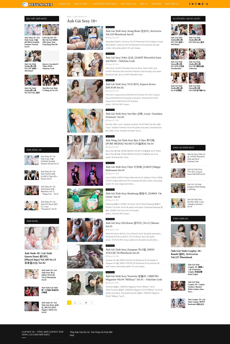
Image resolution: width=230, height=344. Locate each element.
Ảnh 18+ (143, 4)
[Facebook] (190, 4)
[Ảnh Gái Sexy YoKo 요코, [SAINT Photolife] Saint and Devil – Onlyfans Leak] (178, 158)
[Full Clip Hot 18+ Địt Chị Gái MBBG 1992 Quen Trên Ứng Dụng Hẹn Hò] (50, 29)
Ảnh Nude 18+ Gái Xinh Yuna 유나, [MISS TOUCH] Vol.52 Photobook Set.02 (49, 275)
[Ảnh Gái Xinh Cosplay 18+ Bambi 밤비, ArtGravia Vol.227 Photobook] (188, 235)
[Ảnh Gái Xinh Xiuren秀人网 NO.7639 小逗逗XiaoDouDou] (179, 53)
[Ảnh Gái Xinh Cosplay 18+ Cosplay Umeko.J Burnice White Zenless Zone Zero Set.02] (178, 286)
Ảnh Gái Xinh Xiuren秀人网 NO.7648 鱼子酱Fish (197, 88)
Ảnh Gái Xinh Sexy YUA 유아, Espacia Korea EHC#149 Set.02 (196, 171)
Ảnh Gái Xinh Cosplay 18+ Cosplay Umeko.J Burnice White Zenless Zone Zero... (196, 287)
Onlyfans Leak (128, 4)
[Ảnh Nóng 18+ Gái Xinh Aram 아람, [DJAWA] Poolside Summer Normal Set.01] (32, 29)
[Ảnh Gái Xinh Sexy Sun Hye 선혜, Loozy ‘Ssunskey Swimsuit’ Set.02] (178, 203)
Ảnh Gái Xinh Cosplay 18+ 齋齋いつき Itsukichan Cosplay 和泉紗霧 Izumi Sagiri (196, 269)
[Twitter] (193, 4)
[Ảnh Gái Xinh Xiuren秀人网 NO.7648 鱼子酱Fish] (197, 77)
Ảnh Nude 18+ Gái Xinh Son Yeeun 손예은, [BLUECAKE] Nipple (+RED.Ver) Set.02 (50, 307)
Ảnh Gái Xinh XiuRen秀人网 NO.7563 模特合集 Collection (196, 65)
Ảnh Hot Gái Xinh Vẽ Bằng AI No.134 (50, 89)
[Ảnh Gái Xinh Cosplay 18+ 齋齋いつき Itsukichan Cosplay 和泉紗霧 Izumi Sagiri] (178, 268)
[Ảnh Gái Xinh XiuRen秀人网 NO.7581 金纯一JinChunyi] (32, 56)
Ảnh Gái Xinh (80, 4)
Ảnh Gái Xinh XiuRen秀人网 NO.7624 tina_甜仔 (32, 90)
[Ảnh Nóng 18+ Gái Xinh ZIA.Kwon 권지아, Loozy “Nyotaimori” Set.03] (31, 205)
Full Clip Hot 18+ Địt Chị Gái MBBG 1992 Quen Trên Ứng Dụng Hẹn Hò (50, 41)
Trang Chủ (64, 4)
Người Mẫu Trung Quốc (105, 4)
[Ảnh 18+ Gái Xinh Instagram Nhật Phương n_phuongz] (178, 188)
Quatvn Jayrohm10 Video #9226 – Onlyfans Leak (50, 66)
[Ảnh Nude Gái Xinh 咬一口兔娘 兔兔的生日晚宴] (31, 291)
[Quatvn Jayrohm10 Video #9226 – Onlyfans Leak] (50, 56)
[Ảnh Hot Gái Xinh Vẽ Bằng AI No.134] (50, 80)
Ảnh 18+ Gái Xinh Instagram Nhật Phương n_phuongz (196, 186)
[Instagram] (196, 4)
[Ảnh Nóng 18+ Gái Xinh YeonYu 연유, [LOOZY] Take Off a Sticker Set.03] (31, 175)
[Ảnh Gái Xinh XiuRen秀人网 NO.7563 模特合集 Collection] (197, 53)
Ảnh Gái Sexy (110, 27)
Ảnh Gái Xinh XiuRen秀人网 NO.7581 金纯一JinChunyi (31, 67)
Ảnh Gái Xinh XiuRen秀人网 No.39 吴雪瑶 (177, 88)
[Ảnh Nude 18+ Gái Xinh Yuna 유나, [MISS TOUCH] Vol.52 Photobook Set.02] (31, 274)
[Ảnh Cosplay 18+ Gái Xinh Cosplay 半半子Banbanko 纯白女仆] (178, 303)
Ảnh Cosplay (171, 4)
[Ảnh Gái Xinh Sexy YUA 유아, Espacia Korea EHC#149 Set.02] (178, 173)
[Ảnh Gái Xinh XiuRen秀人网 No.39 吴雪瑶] (179, 77)
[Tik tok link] (203, 4)
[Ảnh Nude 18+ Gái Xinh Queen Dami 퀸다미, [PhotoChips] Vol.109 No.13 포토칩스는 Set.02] (41, 238)
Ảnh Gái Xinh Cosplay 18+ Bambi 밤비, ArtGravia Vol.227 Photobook (186, 254)
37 (86, 303)
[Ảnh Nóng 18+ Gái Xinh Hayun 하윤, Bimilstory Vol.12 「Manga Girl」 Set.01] (31, 190)
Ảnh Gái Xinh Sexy (183, 147)
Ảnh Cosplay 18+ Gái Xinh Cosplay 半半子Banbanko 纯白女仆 (196, 302)
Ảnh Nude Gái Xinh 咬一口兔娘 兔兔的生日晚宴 (50, 290)
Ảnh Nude (156, 4)
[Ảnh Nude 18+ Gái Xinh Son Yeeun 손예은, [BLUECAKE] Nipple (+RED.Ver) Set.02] (31, 306)
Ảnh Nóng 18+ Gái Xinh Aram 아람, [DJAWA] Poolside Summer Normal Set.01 (32, 42)
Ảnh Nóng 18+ (34, 150)
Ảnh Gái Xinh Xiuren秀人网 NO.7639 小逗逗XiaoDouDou (177, 65)
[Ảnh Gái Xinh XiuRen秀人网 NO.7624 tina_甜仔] (32, 80)
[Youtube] (200, 4)
